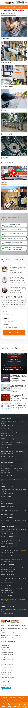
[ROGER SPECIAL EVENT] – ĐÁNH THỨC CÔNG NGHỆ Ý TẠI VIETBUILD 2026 (18, 377)
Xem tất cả (22, 351)
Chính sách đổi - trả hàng (8, 675)
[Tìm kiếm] (26, 2)
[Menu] (2, 3)
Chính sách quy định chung (8, 677)
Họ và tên (5, 311)
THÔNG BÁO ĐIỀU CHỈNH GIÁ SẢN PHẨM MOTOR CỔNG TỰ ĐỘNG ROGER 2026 (18, 387)
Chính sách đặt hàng (7, 667)
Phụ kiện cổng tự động (7, 659)
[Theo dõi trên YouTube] (9, 685)
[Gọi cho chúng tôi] (7, 685)
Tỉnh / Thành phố (7, 324)
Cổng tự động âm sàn (7, 652)
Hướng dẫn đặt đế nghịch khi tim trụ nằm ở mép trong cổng (18, 404)
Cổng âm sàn (6, 38)
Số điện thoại (6, 318)
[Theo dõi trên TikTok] (3, 685)
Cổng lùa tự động (8, 86)
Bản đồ (2, 423)
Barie (4, 110)
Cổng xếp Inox (5, 657)
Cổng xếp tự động (8, 134)
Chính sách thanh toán (7, 670)
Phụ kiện (5, 157)
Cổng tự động (5, 645)
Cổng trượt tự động (7, 650)
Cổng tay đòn (7, 62)
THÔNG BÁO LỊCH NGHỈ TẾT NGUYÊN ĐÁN (17, 395)
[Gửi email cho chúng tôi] (5, 685)
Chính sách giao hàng (7, 672)
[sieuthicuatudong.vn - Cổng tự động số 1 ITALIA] (14, 2)
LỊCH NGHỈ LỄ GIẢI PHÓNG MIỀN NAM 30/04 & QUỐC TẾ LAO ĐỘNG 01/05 (13, 369)
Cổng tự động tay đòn (7, 654)
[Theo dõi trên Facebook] (1, 685)
